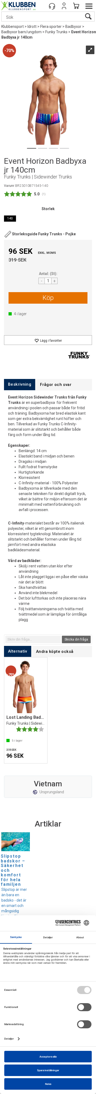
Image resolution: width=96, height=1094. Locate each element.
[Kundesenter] (52, 6)
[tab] (19, 384)
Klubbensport (12, 26)
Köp (48, 298)
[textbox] (33, 639)
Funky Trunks (56, 32)
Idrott (32, 26)
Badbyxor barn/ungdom (21, 32)
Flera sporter (51, 26)
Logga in (64, 6)
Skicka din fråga (76, 639)
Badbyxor (73, 26)
